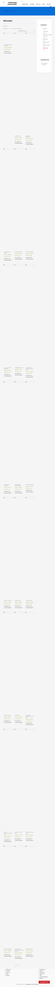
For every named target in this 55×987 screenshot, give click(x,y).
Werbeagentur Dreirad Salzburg (32, 984)
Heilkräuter (45, 39)
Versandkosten (7, 51)
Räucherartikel (46, 42)
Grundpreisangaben (8, 53)
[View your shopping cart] (50, 7)
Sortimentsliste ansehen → (44, 64)
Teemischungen (46, 45)
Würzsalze (45, 48)
